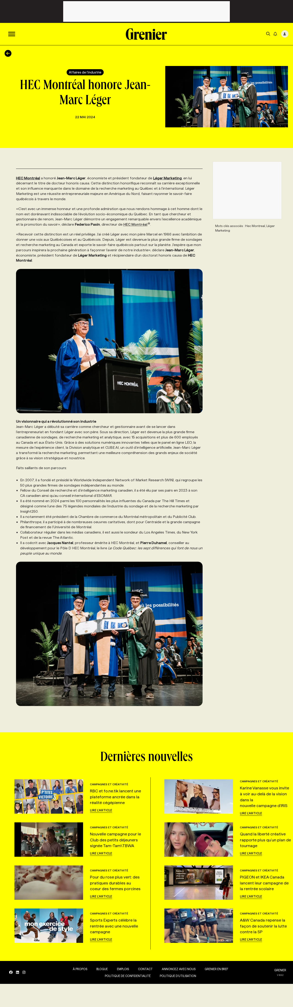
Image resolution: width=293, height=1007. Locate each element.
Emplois (123, 969)
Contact (145, 969)
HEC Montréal (135, 224)
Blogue (102, 969)
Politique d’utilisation (178, 975)
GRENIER (280, 970)
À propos (80, 969)
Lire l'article (101, 810)
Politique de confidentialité (128, 975)
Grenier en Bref (216, 969)
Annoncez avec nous (178, 969)
